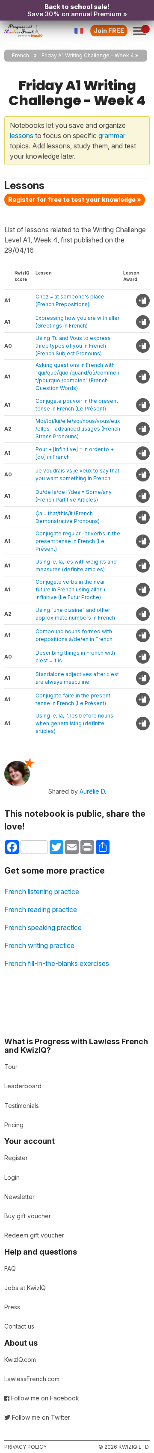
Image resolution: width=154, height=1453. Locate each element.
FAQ (10, 1268)
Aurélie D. (93, 791)
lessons (21, 135)
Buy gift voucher (27, 1216)
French (20, 55)
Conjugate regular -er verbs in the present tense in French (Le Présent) (78, 541)
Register (16, 1157)
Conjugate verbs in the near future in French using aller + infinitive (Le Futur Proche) (71, 589)
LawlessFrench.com (31, 1378)
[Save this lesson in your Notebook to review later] (143, 300)
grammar (111, 135)
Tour (11, 1066)
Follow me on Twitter (40, 1417)
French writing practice (39, 945)
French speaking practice (43, 927)
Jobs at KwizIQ (25, 1287)
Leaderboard (22, 1086)
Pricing (14, 1124)
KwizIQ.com (20, 1359)
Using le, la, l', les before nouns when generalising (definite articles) (74, 723)
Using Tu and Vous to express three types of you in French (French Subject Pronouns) (73, 346)
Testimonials (21, 1105)
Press (12, 1307)
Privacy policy (25, 1447)
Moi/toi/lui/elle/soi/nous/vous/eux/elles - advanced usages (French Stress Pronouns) (78, 429)
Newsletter (19, 1196)
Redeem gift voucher (34, 1235)
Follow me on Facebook (44, 1398)
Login (12, 1177)
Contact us (19, 1326)
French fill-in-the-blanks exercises (56, 963)
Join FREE (109, 30)
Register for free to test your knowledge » (74, 199)
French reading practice (40, 909)
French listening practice (41, 891)
